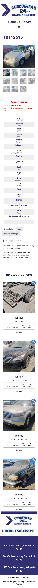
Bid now (19, 332)
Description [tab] (9, 229)
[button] (19, 27)
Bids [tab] (19, 229)
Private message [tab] (11, 234)
